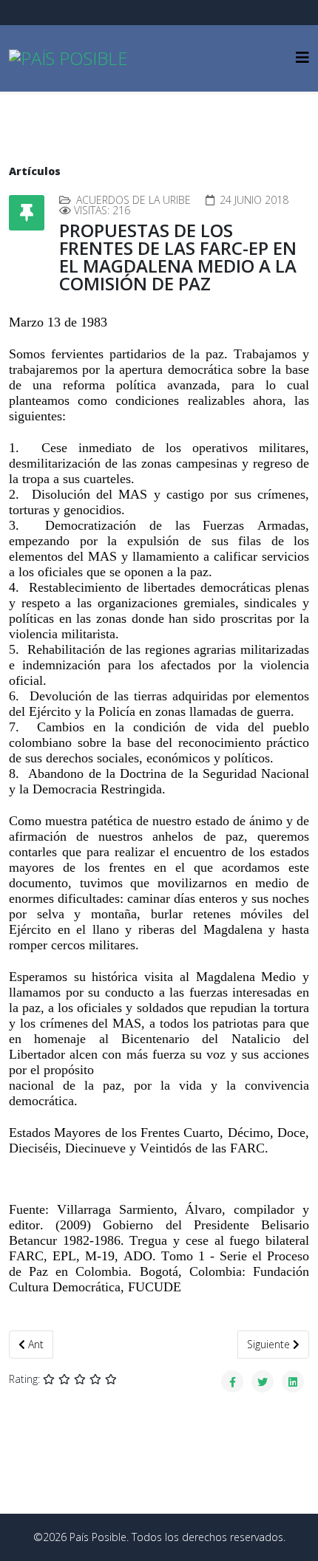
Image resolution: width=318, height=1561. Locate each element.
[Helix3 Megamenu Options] (302, 57)
